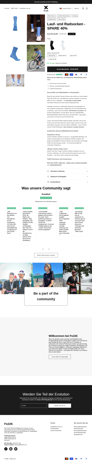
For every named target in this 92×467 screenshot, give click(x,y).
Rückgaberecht (78, 434)
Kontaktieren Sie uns (24, 8)
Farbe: (49, 38)
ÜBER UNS (62, 163)
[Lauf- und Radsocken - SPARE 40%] (63, 45)
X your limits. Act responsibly (60, 356)
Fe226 (8, 423)
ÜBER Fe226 (14, 8)
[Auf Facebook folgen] (5, 448)
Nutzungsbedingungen (80, 426)
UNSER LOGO (70, 163)
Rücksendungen (78, 428)
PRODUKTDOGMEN (81, 163)
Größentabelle (54, 428)
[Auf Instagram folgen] (10, 448)
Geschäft (6, 8)
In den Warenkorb (67, 69)
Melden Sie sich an (59, 405)
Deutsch (76, 8)
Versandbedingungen (80, 432)
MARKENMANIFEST (56, 165)
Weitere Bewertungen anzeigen (46, 255)
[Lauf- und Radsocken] (52, 45)
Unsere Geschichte (55, 430)
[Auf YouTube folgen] (15, 448)
